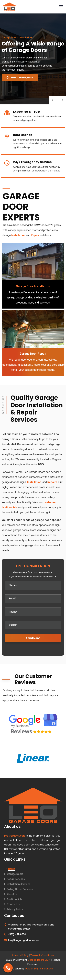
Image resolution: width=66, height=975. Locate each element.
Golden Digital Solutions (39, 968)
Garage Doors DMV (39, 960)
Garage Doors (15, 874)
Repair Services (16, 879)
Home (11, 869)
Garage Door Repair (33, 353)
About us (12, 894)
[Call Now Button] (8, 967)
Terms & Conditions (42, 955)
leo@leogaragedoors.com (23, 940)
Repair (35, 235)
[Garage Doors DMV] (9, 6)
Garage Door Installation (33, 286)
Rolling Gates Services (20, 889)
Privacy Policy (15, 909)
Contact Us (13, 904)
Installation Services (18, 884)
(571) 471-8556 (17, 934)
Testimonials (14, 899)
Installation (18, 235)
